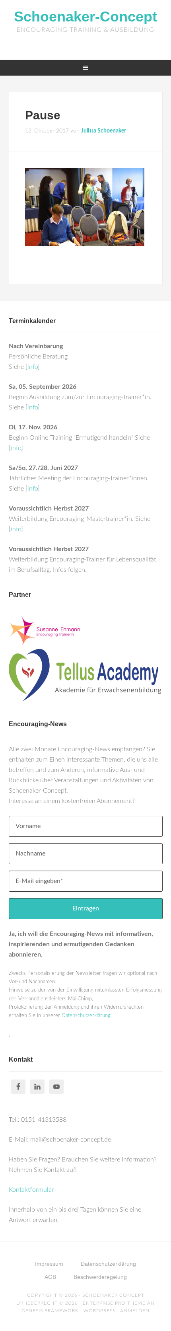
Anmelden (135, 1310)
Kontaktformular (31, 1190)
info (32, 367)
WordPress (99, 1310)
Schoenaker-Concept (85, 16)
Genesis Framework (50, 1310)
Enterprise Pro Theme (114, 1303)
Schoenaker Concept (113, 1295)
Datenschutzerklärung (86, 1015)
